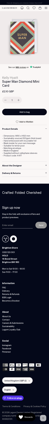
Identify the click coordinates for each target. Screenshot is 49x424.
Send (41, 225)
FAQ (4, 287)
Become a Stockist (11, 300)
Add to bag (24, 112)
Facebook (6, 348)
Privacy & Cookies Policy (35, 406)
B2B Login (6, 297)
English (7, 389)
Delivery (6, 290)
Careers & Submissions (13, 323)
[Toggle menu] (46, 8)
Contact (6, 319)
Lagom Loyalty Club (11, 329)
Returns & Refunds (10, 294)
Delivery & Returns (11, 173)
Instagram (6, 345)
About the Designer (12, 165)
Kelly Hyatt (10, 77)
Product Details (10, 128)
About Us (6, 316)
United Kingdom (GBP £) (15, 380)
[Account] (22, 8)
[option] (24, 37)
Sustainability (8, 326)
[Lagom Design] (9, 8)
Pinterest (6, 351)
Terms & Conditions (11, 406)
